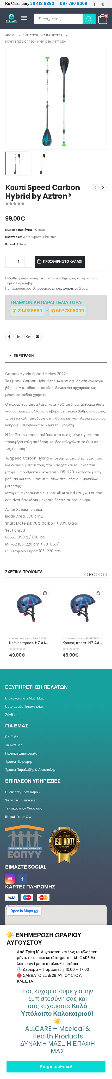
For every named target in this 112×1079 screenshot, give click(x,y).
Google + (28, 336)
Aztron (21, 244)
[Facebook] (94, 4)
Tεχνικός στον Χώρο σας (23, 808)
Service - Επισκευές (21, 800)
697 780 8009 (73, 3)
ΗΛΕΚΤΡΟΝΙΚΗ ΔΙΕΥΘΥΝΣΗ (38, 336)
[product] (29, 608)
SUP (11, 638)
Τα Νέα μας (13, 745)
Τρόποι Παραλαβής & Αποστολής (30, 769)
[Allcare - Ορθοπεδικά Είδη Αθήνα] (13, 19)
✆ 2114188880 (27, 311)
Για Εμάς (11, 736)
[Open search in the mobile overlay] (65, 19)
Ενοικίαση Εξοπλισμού (22, 792)
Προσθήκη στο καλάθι (62, 261)
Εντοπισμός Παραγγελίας (24, 706)
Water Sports (32, 237)
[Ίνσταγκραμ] (103, 4)
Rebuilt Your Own (19, 816)
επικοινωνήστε (63, 288)
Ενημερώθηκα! (56, 1066)
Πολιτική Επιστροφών (21, 753)
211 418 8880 (30, 3)
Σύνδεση (11, 714)
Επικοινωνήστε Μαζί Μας (24, 698)
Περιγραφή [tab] (24, 355)
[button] (12, 99)
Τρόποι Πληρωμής (18, 761)
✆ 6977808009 (67, 311)
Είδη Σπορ (49, 237)
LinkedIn (19, 336)
